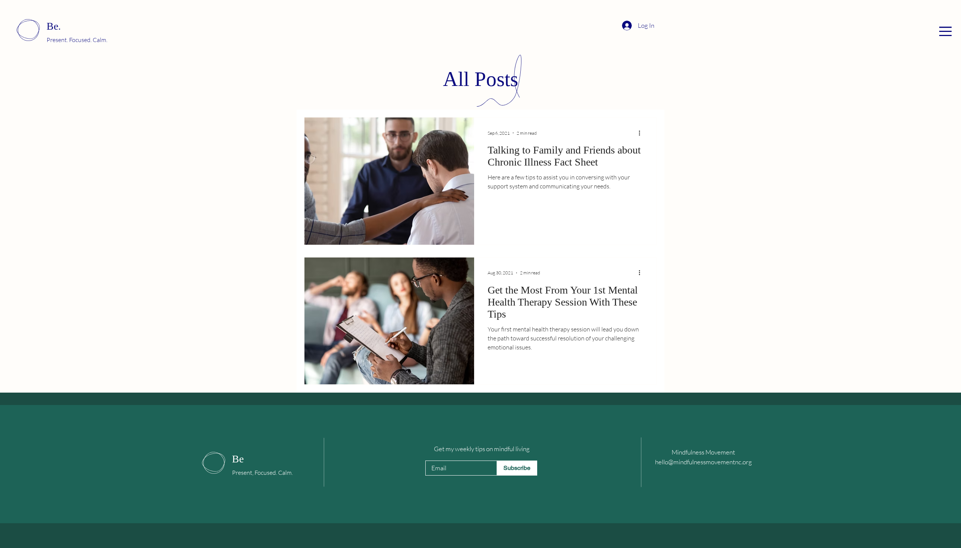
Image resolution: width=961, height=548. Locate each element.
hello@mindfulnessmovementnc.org (703, 462)
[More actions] (641, 132)
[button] (945, 31)
